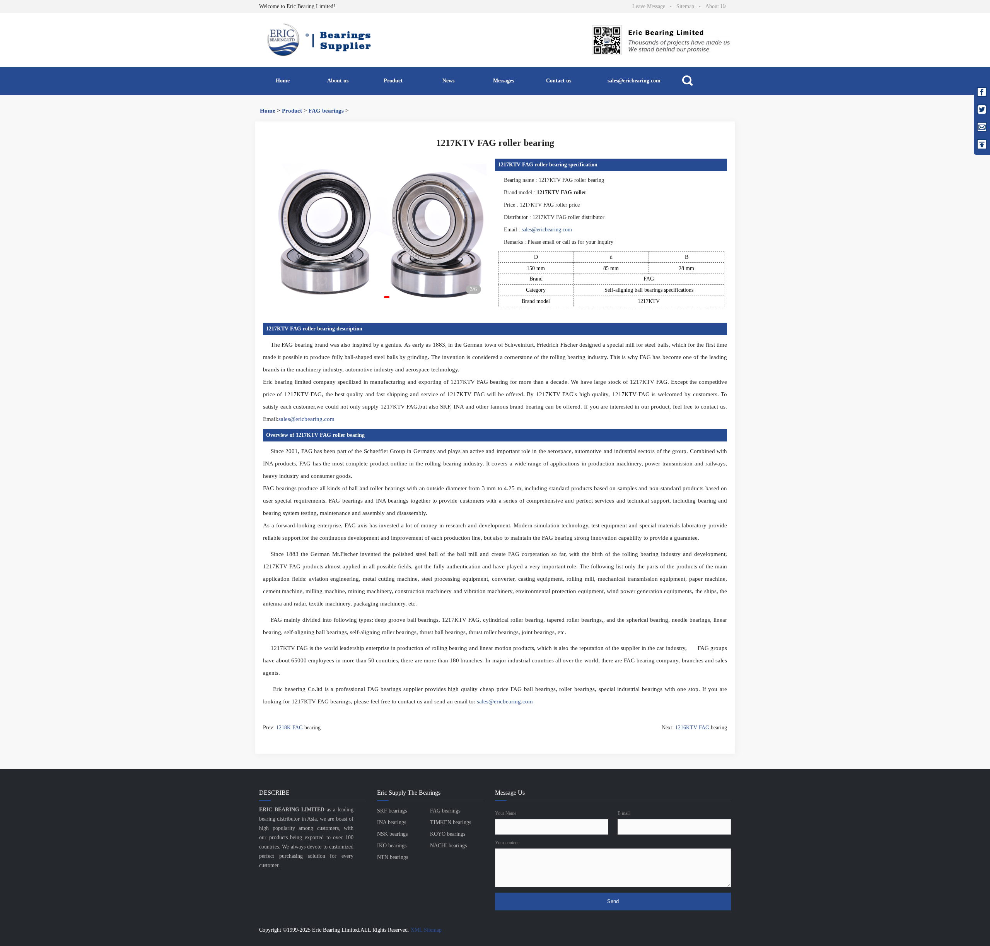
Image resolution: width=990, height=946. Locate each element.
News (448, 81)
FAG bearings (326, 111)
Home (283, 81)
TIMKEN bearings (450, 822)
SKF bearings (392, 811)
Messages (503, 81)
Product (393, 81)
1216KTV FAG (692, 727)
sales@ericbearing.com (634, 81)
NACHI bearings (448, 845)
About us (337, 81)
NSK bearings (392, 834)
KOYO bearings (447, 834)
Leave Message (648, 6)
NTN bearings (392, 857)
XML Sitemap (426, 930)
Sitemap (685, 6)
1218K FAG (289, 727)
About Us (715, 6)
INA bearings (391, 822)
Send (613, 901)
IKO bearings (391, 845)
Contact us (558, 81)
